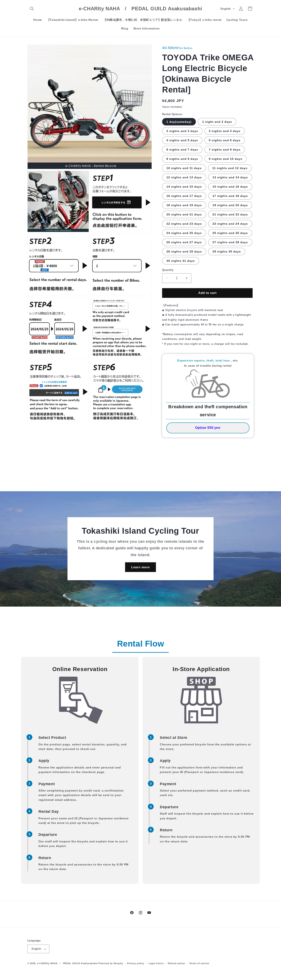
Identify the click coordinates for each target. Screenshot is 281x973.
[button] (31, 8)
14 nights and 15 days (184, 186)
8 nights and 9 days (182, 158)
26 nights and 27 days (184, 242)
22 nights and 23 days (184, 223)
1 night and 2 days (217, 121)
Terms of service (199, 963)
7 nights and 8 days (224, 149)
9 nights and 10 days (225, 158)
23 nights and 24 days (230, 223)
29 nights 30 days (226, 251)
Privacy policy (135, 963)
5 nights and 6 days (224, 140)
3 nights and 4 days (224, 131)
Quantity (167, 269)
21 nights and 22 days (230, 214)
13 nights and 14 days (230, 177)
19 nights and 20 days (230, 205)
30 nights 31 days (180, 260)
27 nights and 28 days (230, 242)
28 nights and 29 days (184, 251)
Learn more (140, 567)
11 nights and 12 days (229, 168)
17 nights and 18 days (230, 196)
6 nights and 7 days (182, 149)
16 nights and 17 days (184, 196)
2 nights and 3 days (182, 131)
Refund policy (176, 963)
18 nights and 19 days (184, 205)
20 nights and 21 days (184, 214)
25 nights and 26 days (230, 233)
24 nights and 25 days (184, 233)
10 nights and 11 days (184, 168)
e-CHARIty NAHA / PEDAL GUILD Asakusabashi (67, 963)
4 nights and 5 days (182, 140)
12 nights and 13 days (184, 177)
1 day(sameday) (179, 121)
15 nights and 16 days (230, 186)
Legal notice (156, 963)
